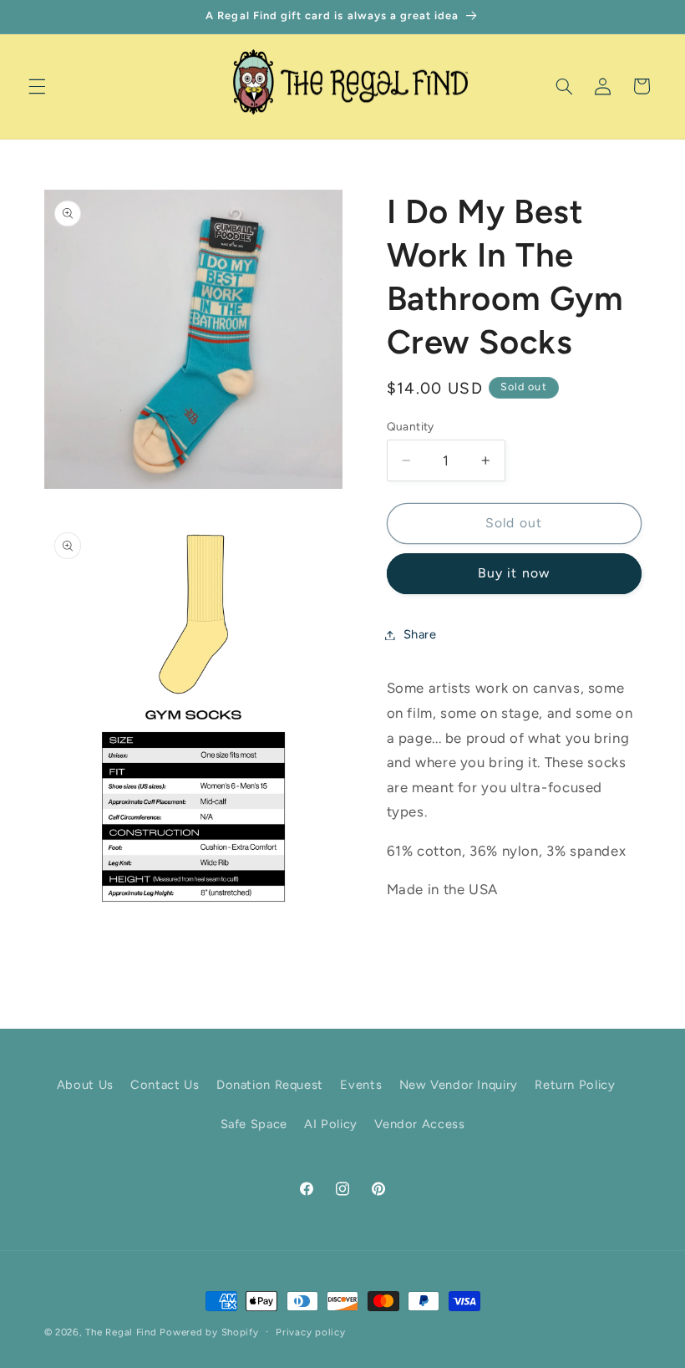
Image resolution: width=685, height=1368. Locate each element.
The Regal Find (120, 1332)
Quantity (410, 426)
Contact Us (164, 1084)
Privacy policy (310, 1332)
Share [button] (420, 634)
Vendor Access (419, 1124)
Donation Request (269, 1084)
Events (361, 1084)
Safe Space (254, 1124)
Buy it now (514, 573)
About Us (85, 1084)
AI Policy (331, 1124)
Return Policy (575, 1084)
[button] (37, 86)
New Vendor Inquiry (458, 1084)
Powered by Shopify (209, 1332)
